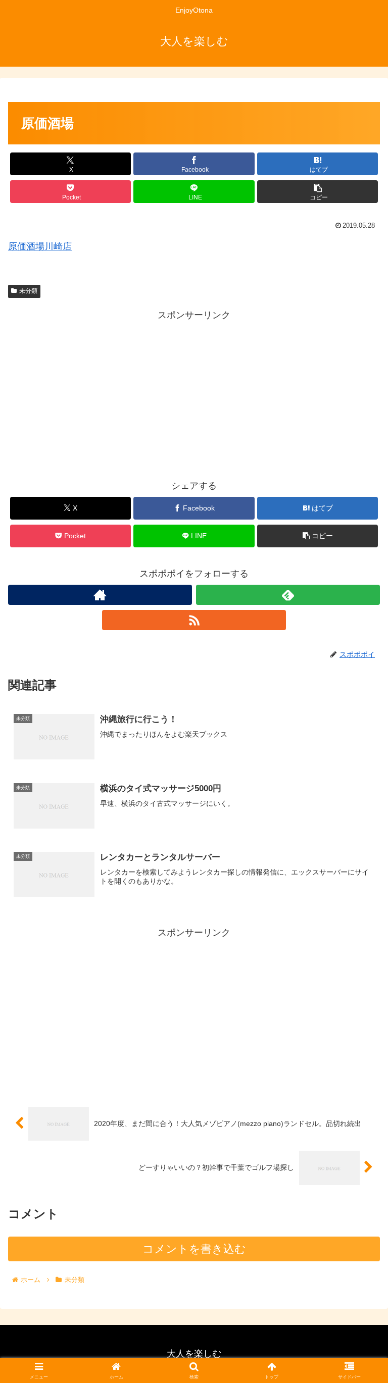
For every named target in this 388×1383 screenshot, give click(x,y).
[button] (317, 191)
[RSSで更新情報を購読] (194, 620)
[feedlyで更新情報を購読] (288, 595)
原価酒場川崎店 (40, 246)
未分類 (28, 290)
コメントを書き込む (194, 1249)
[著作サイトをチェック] (100, 595)
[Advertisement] (194, 394)
